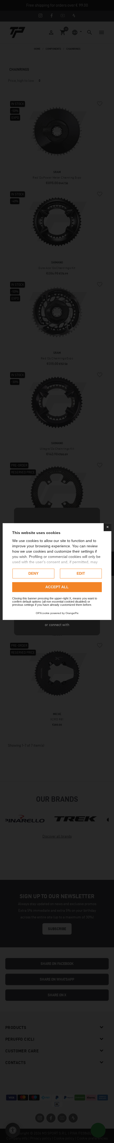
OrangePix (71, 613)
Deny (33, 573)
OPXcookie (43, 613)
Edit (81, 573)
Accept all (57, 587)
